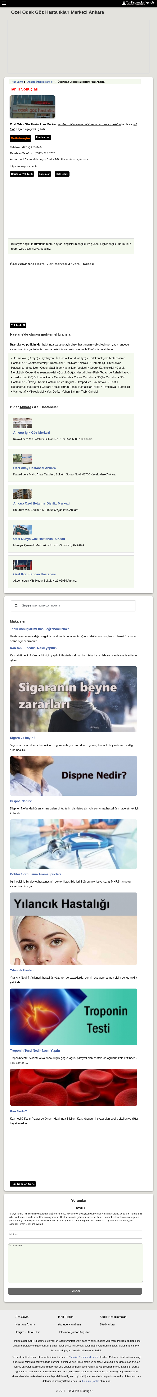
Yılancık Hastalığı (23, 970)
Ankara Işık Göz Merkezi (31, 432)
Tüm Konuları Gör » (23, 1184)
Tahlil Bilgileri (65, 1316)
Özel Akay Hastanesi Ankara (34, 468)
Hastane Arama (25, 1324)
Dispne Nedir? (21, 801)
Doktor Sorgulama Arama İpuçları (35, 874)
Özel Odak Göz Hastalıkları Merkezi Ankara (57, 12)
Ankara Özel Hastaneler (40, 82)
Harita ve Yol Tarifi (22, 174)
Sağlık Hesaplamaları (113, 1316)
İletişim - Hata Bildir (28, 1332)
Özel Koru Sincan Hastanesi (34, 574)
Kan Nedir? (18, 1111)
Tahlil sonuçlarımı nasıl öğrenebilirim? (39, 629)
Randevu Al (43, 137)
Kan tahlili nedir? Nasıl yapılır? (33, 648)
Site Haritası (107, 1324)
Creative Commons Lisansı (84, 1357)
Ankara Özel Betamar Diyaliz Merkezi (41, 503)
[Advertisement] (78, 46)
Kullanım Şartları (90, 1381)
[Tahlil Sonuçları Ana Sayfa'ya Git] (139, 3)
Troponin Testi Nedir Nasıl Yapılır (35, 1050)
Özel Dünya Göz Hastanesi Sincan (39, 539)
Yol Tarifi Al (18, 325)
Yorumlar (44, 174)
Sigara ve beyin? (22, 738)
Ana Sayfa (17, 82)
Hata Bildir (62, 174)
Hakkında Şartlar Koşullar (74, 1332)
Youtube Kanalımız (69, 1324)
